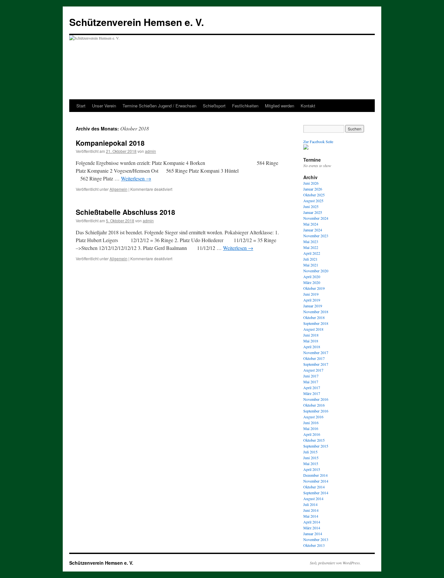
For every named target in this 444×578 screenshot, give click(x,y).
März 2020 (311, 282)
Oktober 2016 (314, 405)
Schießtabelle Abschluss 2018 (125, 212)
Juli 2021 (310, 259)
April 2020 (311, 276)
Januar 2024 (312, 229)
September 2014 (315, 492)
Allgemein (118, 189)
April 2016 (311, 434)
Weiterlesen (136, 178)
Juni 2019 (311, 294)
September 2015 (315, 446)
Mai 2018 (310, 340)
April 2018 (311, 346)
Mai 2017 (310, 381)
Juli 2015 (310, 451)
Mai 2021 (310, 264)
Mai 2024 (310, 224)
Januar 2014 (312, 533)
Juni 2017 (311, 375)
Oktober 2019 (314, 288)
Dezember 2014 (315, 475)
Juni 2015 (311, 457)
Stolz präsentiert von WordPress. (335, 562)
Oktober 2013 (314, 545)
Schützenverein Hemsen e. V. (136, 22)
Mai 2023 (310, 241)
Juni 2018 (311, 335)
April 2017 (311, 387)
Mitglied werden (279, 106)
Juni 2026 (311, 183)
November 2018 (315, 311)
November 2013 (315, 539)
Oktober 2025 (314, 194)
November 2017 (315, 352)
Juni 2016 (311, 422)
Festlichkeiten (245, 106)
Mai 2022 (310, 247)
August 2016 (313, 416)
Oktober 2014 (314, 486)
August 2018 (313, 329)
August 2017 (313, 370)
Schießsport (214, 106)
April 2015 (311, 469)
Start (80, 106)
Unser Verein (104, 106)
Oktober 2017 (314, 358)
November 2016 (315, 399)
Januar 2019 (312, 305)
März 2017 (311, 393)
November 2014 (315, 481)
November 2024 (315, 218)
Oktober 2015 (314, 440)
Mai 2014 (310, 516)
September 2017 (315, 364)
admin (150, 151)
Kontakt (308, 106)
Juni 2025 (311, 206)
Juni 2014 (311, 510)
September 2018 (315, 323)
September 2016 (315, 410)
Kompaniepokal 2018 (110, 143)
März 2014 (311, 527)
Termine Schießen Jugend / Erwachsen (159, 106)
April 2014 (311, 521)
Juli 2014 (310, 504)
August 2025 (313, 200)
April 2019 (311, 299)
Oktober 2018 (314, 317)
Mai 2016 (310, 428)
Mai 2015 (310, 463)
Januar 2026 (312, 188)
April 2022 (311, 253)
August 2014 (313, 498)
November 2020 (315, 270)
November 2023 (315, 235)
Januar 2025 (312, 212)
